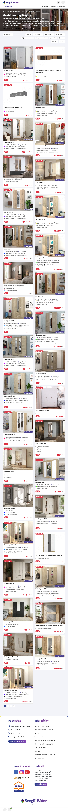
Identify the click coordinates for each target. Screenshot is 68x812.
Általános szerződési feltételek (44, 730)
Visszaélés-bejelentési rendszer (45, 740)
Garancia (37, 751)
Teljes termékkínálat (15, 11)
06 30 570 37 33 (15, 733)
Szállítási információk (42, 747)
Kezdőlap (5, 11)
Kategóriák (8, 6)
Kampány (44, 6)
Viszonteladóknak (40, 737)
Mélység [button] (60, 34)
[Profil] (58, 2)
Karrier (37, 733)
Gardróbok (24, 11)
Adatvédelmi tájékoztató (42, 726)
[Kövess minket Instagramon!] (21, 772)
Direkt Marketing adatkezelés (44, 744)
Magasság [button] (37, 34)
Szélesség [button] (49, 34)
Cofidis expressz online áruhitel (45, 755)
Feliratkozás (42, 784)
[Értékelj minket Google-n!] (27, 772)
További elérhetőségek (16, 741)
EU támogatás (39, 758)
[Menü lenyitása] (63, 2)
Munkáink (53, 6)
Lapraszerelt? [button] (27, 38)
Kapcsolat (62, 6)
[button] (8, 34)
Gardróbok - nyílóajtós (34, 11)
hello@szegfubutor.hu (18, 737)
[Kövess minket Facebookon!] (16, 772)
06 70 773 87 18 (15, 730)
